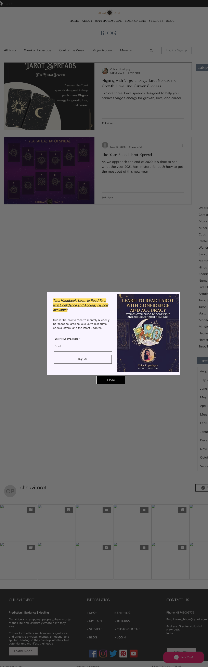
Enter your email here (66, 339)
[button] (110, 380)
